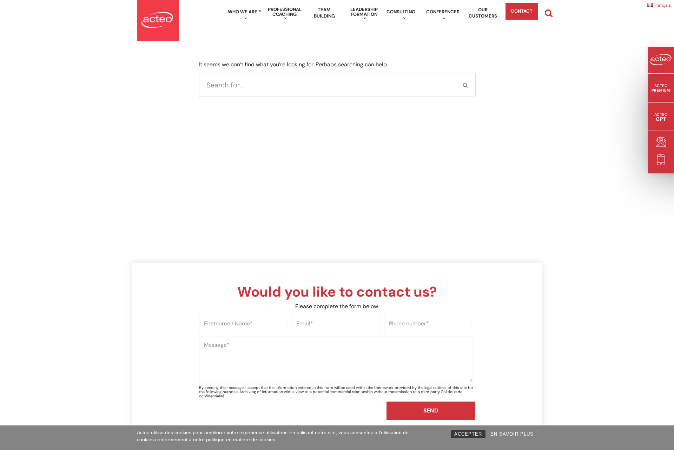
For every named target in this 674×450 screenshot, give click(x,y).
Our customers (483, 13)
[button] (246, 18)
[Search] (548, 13)
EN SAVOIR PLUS (512, 434)
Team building (324, 13)
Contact (522, 11)
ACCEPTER (468, 434)
